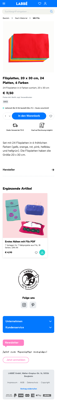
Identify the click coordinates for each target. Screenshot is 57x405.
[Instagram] (24, 305)
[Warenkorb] (51, 3)
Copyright (45, 382)
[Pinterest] (33, 305)
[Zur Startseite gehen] (22, 3)
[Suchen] (51, 11)
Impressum (12, 382)
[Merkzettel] (39, 3)
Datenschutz (32, 382)
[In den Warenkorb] (42, 252)
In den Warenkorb (29, 115)
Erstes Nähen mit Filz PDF (20, 241)
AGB (22, 382)
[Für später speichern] (50, 116)
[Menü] (4, 3)
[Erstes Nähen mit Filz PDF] (25, 215)
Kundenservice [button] (15, 327)
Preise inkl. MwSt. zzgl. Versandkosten (17, 97)
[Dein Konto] (45, 3)
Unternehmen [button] (14, 321)
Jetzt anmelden (15, 359)
